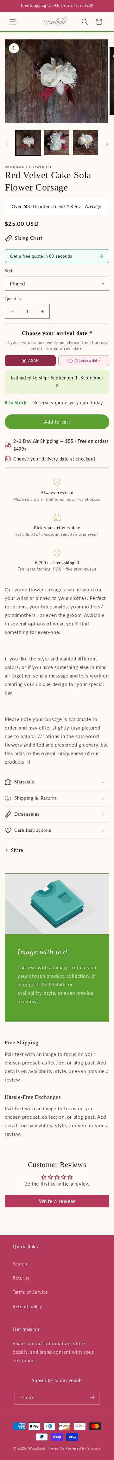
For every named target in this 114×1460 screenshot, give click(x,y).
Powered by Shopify (83, 1448)
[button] (13, 22)
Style (10, 270)
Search (20, 1263)
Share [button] (17, 850)
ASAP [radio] (33, 360)
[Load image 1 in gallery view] (28, 142)
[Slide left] (7, 144)
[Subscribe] (92, 1397)
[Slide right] (107, 144)
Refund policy (27, 1306)
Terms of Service (30, 1292)
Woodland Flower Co (46, 1448)
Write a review (57, 1201)
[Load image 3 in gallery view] (85, 142)
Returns (21, 1278)
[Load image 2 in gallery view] (56, 142)
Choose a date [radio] (87, 360)
